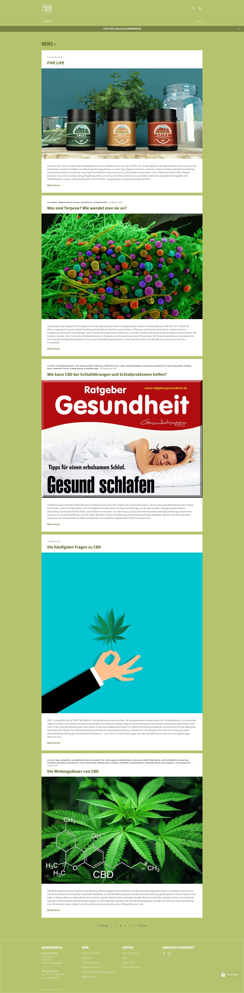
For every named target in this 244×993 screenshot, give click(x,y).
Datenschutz (128, 962)
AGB (124, 958)
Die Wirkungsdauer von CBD (73, 771)
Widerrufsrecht (89, 976)
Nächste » (142, 925)
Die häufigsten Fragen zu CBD (74, 547)
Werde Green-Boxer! (91, 967)
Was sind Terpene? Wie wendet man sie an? (87, 208)
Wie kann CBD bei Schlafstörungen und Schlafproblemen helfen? (107, 374)
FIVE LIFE (55, 63)
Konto (199, 21)
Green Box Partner (91, 962)
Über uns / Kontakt (91, 953)
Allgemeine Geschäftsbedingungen (99, 972)
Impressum (87, 958)
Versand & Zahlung (131, 953)
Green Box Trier (54, 989)
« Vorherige (102, 925)
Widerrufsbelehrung (131, 967)
